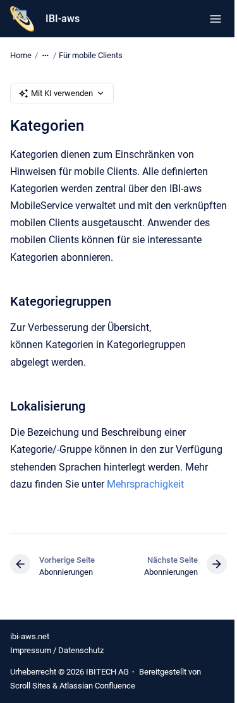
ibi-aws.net (29, 636)
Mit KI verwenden (62, 93)
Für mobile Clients (91, 55)
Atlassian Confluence (97, 685)
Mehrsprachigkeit (145, 484)
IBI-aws (63, 19)
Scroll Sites (30, 685)
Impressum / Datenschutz (57, 650)
